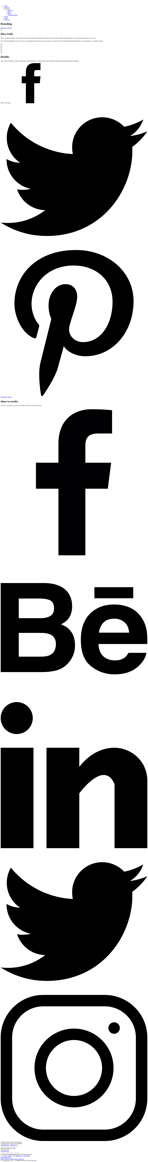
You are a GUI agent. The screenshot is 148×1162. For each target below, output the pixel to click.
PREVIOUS (4, 28)
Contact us (7, 19)
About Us (6, 7)
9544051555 (13, 1145)
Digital (9, 13)
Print (9, 12)
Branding (10, 10)
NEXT (10, 28)
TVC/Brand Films (12, 15)
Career (6, 18)
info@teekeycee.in (6, 1157)
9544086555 (5, 1145)
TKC (35, 1160)
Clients (6, 16)
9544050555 (26, 1156)
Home (5, 6)
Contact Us (21, 1159)
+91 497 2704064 (7, 1156)
